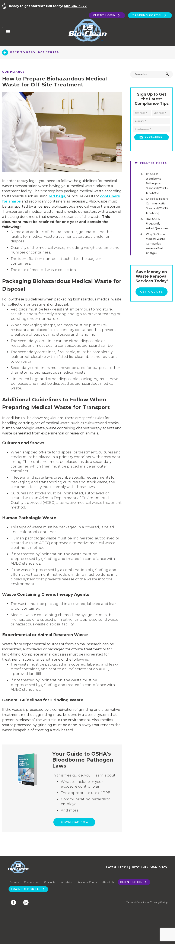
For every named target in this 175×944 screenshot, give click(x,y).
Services (14, 882)
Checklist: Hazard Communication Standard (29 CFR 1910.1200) (157, 205)
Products (49, 882)
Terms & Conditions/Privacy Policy (147, 902)
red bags (57, 196)
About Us (108, 882)
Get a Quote (151, 291)
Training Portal (147, 15)
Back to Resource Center (34, 52)
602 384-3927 (75, 6)
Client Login (105, 15)
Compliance (13, 71)
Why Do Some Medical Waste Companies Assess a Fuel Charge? (155, 244)
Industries (66, 882)
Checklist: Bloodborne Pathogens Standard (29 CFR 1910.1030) (157, 183)
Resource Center (87, 882)
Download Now (74, 822)
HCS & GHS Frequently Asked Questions (157, 223)
